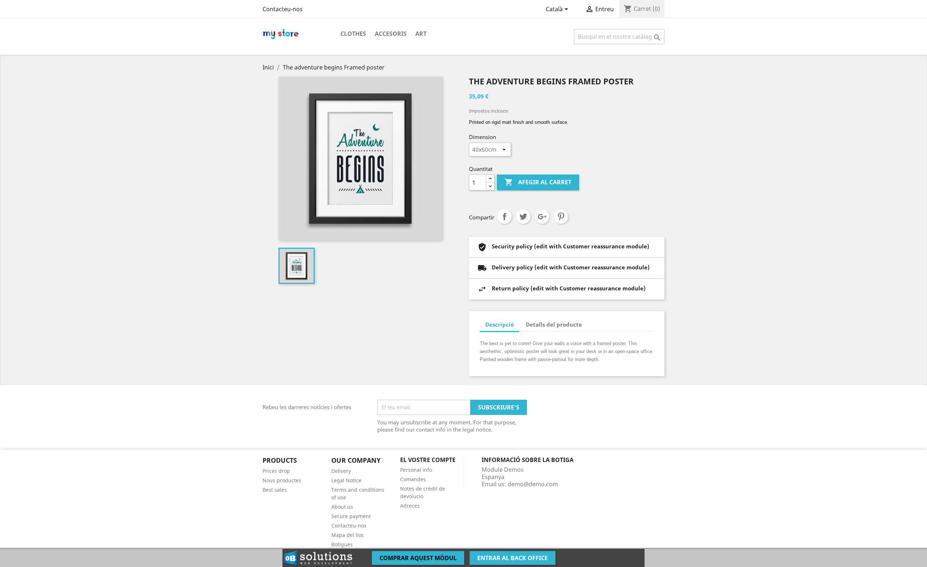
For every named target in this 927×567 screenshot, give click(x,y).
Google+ (542, 216)
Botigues (342, 544)
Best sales (275, 489)
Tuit (523, 216)
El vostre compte (428, 460)
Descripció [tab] (499, 324)
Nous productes (282, 480)
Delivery (341, 470)
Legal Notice (346, 480)
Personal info (416, 469)
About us (342, 506)
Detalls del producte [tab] (554, 324)
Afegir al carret (537, 182)
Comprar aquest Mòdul (418, 558)
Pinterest (561, 216)
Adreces (410, 505)
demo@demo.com (533, 484)
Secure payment (351, 516)
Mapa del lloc (347, 535)
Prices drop (276, 470)
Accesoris (391, 34)
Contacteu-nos (283, 9)
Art (421, 34)
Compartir (504, 216)
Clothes (353, 34)
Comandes (413, 479)
